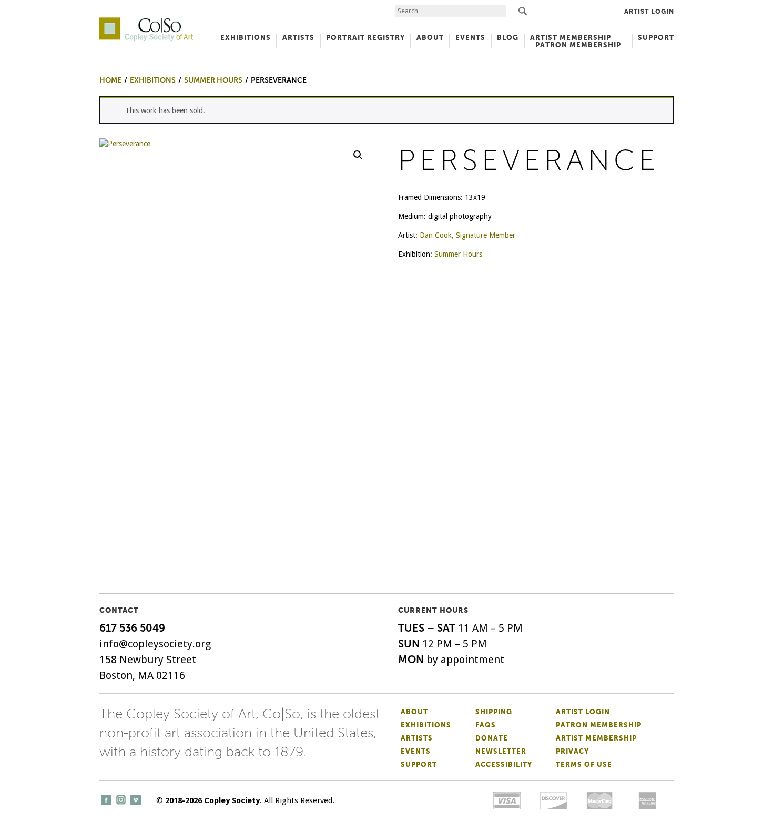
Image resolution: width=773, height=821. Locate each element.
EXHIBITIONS (245, 38)
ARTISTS (298, 38)
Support (656, 38)
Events (416, 751)
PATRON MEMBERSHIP (578, 45)
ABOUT (430, 38)
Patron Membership (599, 725)
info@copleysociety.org (155, 643)
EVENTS (470, 38)
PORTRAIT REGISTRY (365, 38)
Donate (491, 738)
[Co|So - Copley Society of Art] (146, 21)
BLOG (507, 38)
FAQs (485, 725)
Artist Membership (596, 738)
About (414, 712)
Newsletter (500, 751)
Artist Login (649, 11)
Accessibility (503, 764)
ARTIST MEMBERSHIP (570, 38)
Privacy (572, 751)
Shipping (493, 712)
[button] (358, 155)
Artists (417, 738)
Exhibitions (426, 725)
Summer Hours (458, 254)
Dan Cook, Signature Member (467, 235)
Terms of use (584, 764)
